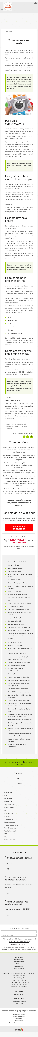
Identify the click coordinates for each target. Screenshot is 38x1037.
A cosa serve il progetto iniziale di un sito (20, 649)
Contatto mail (19, 1003)
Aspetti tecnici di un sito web (17, 594)
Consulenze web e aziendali (19, 858)
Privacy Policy (19, 1020)
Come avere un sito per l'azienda (19, 627)
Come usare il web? (14, 621)
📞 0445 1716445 (15, 540)
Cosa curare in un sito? (15, 568)
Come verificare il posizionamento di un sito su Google (20, 705)
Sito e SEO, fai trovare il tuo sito (18, 692)
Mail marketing (19, 968)
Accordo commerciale (19, 1014)
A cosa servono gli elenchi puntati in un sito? (20, 575)
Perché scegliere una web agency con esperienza (19, 684)
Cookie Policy (19, 1018)
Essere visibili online (14, 591)
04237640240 (15, 982)
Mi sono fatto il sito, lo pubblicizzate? (15, 670)
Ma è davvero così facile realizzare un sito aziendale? (19, 735)
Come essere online (14, 571)
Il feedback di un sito (15, 618)
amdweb (6, 973)
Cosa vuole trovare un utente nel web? (19, 599)
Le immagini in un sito (15, 642)
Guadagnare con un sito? (16, 624)
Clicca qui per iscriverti (19, 944)
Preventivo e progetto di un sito (18, 677)
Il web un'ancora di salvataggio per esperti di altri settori (19, 658)
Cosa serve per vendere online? (18, 609)
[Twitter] (31, 436)
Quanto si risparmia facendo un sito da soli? (20, 724)
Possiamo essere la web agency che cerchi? (16, 903)
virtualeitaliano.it (18, 959)
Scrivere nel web (13, 565)
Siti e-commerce (19, 966)
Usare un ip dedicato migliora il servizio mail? (18, 745)
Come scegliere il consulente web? (19, 680)
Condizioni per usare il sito (19, 987)
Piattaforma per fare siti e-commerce (20, 720)
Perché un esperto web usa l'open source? (19, 614)
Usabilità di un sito (14, 639)
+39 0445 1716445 (20, 1001)
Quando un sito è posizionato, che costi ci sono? (19, 696)
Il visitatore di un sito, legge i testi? (19, 700)
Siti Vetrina (18, 964)
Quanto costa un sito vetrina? (18, 689)
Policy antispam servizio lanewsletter (19, 1022)
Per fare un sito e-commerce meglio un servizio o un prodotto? (20, 715)
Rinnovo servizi (19, 994)
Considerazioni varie (15, 580)
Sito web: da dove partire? (16, 665)
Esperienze (9, 31)
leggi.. (8, 869)
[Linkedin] (27, 436)
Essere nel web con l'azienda (17, 583)
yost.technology (19, 957)
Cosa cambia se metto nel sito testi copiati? (19, 710)
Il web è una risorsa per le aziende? (19, 662)
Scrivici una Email (19, 543)
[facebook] (24, 436)
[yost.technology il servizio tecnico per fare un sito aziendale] (19, 1031)
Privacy (25, 939)
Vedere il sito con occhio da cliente (19, 603)
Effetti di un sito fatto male (17, 654)
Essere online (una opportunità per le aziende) (20, 587)
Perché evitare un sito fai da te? (18, 630)
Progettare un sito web (15, 606)
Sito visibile (11, 674)
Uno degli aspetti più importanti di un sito (20, 729)
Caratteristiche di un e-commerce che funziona (17, 879)
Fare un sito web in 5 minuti (17, 562)
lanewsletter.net (19, 961)
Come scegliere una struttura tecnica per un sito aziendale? (20, 635)
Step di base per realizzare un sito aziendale (19, 740)
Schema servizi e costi (19, 1016)
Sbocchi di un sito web (15, 645)
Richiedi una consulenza (19, 527)
